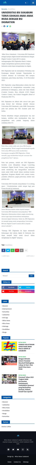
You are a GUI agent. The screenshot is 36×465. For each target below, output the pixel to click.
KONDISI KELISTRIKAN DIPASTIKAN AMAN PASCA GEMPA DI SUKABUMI (26, 348)
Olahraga (5, 326)
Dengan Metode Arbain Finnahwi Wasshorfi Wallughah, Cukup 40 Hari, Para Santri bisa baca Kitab (26, 364)
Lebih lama (30, 256)
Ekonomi (5, 306)
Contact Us (17, 462)
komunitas (5, 312)
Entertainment (7, 309)
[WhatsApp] (10, 26)
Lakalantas (6, 315)
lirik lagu (5, 318)
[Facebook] (4, 26)
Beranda (4, 9)
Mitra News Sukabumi (22, 456)
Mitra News (6, 323)
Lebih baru (5, 256)
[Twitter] (7, 26)
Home (9, 462)
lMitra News (6, 320)
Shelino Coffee (6, 427)
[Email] (22, 250)
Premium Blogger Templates (18, 458)
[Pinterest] (17, 250)
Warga (4, 332)
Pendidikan (11, 9)
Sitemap (25, 462)
